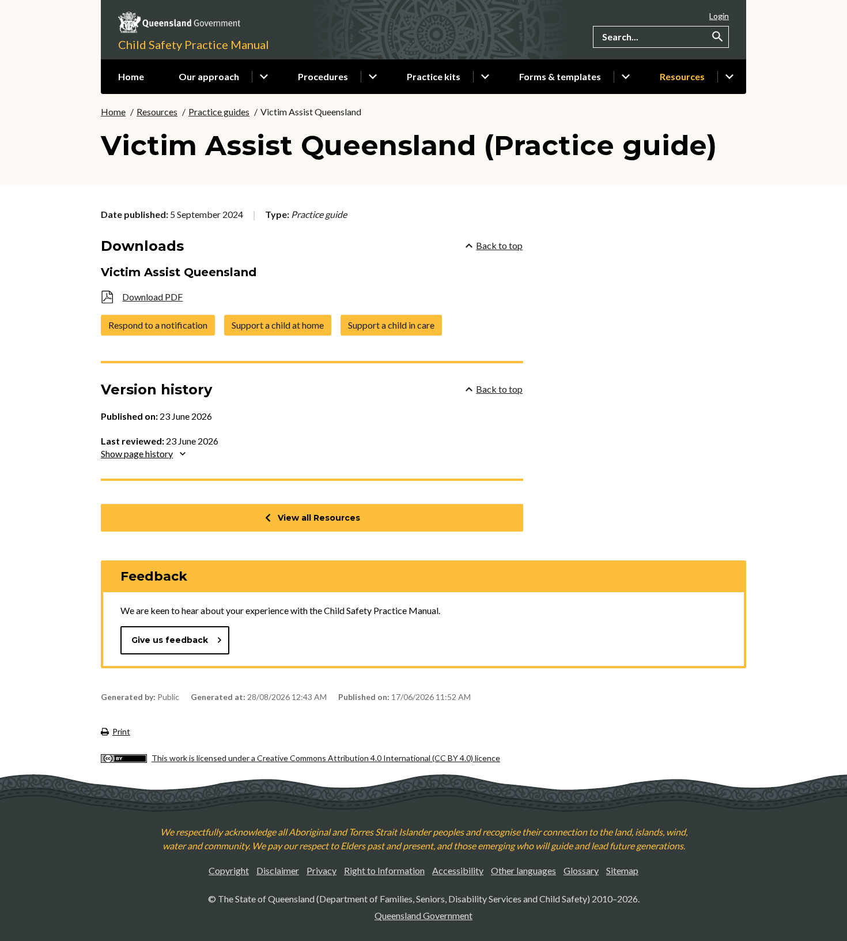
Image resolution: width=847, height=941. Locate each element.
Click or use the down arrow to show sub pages (264, 76)
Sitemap (622, 870)
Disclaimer (277, 870)
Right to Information (384, 870)
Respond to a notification (157, 324)
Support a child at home (278, 324)
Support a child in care (391, 324)
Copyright (229, 870)
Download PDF (152, 297)
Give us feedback (169, 640)
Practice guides (218, 111)
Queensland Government (423, 915)
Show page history (137, 453)
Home (113, 111)
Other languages (523, 870)
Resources (157, 111)
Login (719, 16)
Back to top (499, 245)
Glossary (581, 870)
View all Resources (319, 518)
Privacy (321, 870)
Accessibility (457, 870)
